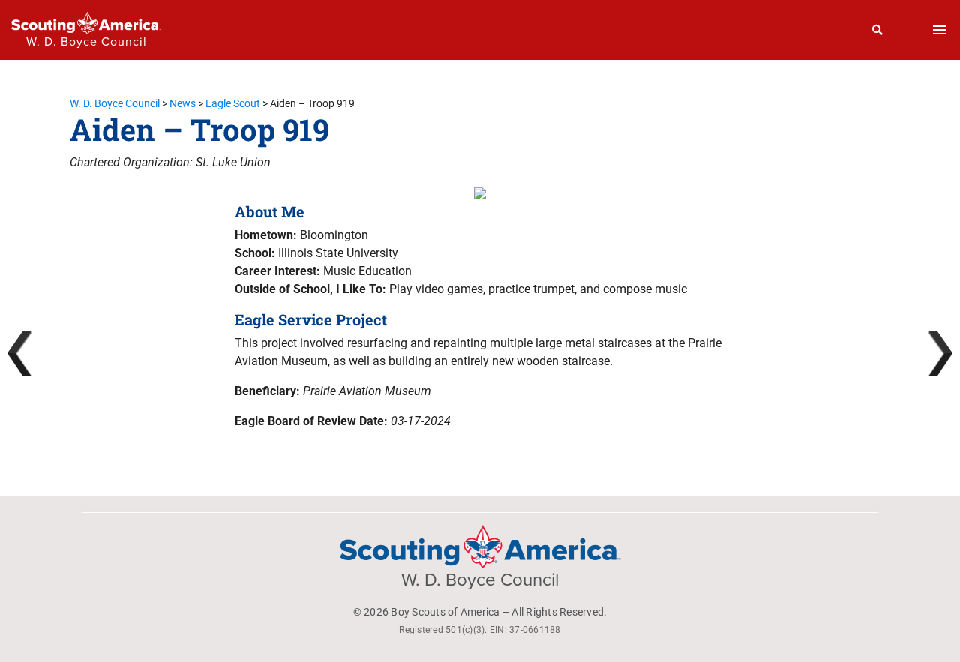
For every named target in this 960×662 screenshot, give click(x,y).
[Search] (877, 30)
